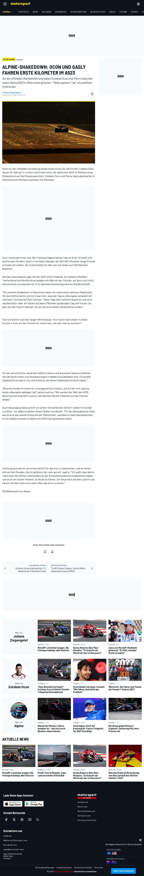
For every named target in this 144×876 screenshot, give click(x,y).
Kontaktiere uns (10, 845)
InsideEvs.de (83, 802)
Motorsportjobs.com (86, 811)
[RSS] (37, 819)
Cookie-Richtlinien (64, 867)
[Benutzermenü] (138, 4)
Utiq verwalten (100, 867)
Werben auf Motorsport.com (15, 840)
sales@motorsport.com (13, 849)
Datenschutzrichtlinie (83, 867)
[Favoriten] (92, 94)
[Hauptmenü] (5, 4)
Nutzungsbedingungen (44, 867)
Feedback (7, 836)
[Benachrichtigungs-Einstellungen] (52, 551)
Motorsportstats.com (87, 820)
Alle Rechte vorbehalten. (85, 871)
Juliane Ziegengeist (11, 93)
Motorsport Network (64, 871)
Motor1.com (82, 806)
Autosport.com (84, 815)
